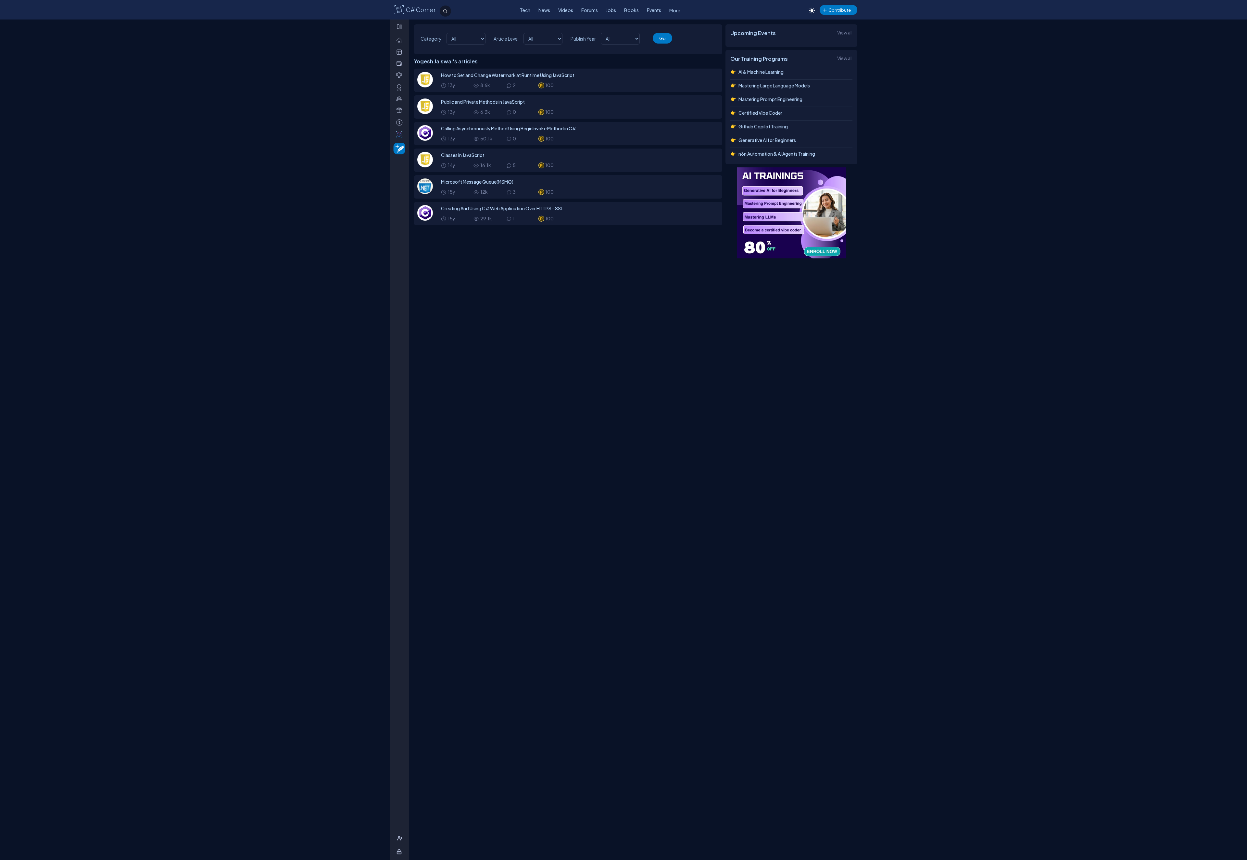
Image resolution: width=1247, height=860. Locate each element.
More (674, 10)
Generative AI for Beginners (767, 140)
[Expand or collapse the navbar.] (400, 27)
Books (631, 10)
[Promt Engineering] (791, 212)
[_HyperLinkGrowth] (398, 148)
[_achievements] (400, 87)
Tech (525, 10)
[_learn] (400, 75)
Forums (589, 10)
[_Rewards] (400, 122)
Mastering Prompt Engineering (770, 99)
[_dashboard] (400, 52)
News (544, 10)
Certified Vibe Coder (760, 113)
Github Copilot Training (763, 126)
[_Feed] (400, 40)
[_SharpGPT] (400, 134)
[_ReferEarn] (400, 110)
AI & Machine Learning (761, 72)
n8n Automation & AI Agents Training (776, 154)
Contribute (839, 10)
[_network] (400, 98)
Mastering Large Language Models (774, 85)
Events (654, 10)
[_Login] (400, 852)
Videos (565, 10)
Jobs (611, 10)
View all (844, 32)
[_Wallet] (400, 63)
